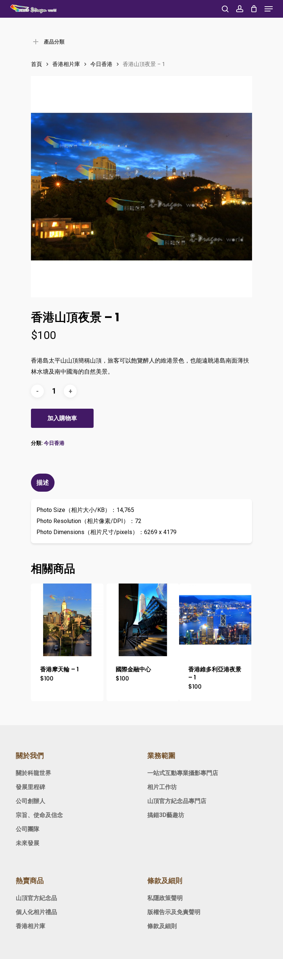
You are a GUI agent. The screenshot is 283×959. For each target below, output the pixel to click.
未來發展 (27, 843)
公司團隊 (27, 828)
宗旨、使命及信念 (39, 814)
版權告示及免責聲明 (173, 911)
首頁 (36, 64)
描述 (42, 482)
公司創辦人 (30, 800)
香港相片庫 (66, 64)
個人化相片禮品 (36, 911)
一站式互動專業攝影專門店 (182, 772)
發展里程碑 (30, 786)
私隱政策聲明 (165, 897)
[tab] (43, 483)
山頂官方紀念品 (36, 897)
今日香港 (101, 64)
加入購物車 (62, 418)
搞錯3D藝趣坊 (165, 814)
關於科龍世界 (33, 772)
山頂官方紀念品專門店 (176, 800)
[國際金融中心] (142, 620)
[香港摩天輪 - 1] (67, 620)
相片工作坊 (162, 786)
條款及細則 (162, 925)
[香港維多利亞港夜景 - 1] (215, 620)
